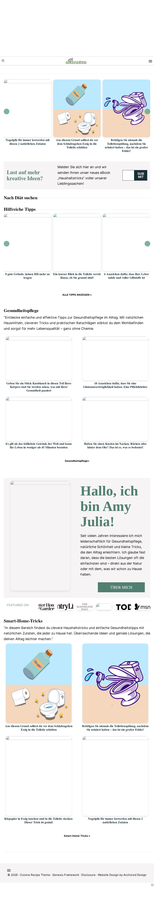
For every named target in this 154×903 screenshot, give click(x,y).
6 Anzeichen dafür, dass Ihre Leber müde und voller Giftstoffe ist (126, 276)
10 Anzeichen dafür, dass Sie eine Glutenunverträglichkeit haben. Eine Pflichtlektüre (115, 385)
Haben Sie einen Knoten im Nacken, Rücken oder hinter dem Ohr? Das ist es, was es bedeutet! (115, 445)
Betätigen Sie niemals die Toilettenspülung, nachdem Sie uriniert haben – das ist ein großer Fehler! (126, 145)
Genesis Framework (65, 875)
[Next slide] (147, 111)
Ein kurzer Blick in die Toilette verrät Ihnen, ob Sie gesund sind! (77, 276)
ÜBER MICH (121, 587)
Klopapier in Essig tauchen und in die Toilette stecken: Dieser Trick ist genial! (38, 820)
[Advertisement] (77, 28)
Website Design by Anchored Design (122, 875)
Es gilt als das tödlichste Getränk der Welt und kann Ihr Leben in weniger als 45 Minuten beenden (39, 445)
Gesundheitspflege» (77, 460)
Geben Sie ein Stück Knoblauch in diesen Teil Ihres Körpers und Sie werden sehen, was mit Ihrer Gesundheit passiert (38, 386)
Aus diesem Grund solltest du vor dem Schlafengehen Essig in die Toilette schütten (77, 143)
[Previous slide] (6, 111)
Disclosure (88, 875)
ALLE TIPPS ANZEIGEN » (77, 294)
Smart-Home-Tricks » (77, 835)
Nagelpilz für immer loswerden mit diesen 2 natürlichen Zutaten (28, 142)
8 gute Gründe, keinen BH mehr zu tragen (27, 276)
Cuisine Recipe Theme (35, 875)
